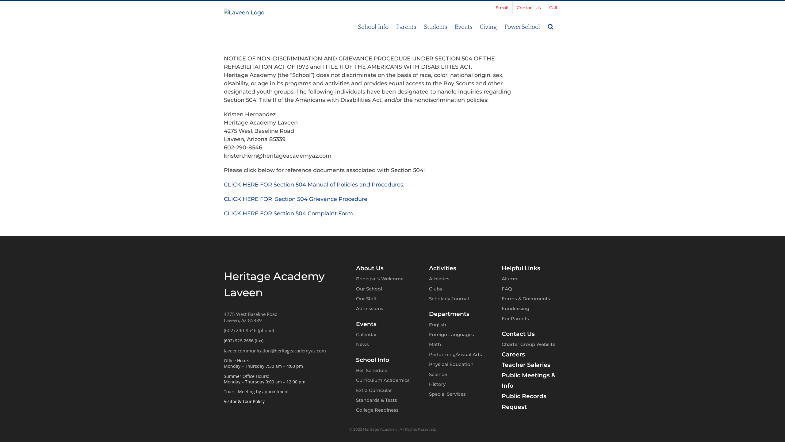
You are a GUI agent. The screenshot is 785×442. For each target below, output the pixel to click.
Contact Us (518, 333)
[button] (550, 26)
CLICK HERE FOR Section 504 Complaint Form (288, 213)
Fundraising (515, 308)
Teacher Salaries (526, 364)
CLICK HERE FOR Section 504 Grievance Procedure (295, 199)
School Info (372, 359)
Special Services (447, 394)
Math (435, 344)
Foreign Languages (451, 334)
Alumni (510, 279)
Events (366, 324)
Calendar (366, 334)
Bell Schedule (371, 370)
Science (438, 374)
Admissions (369, 308)
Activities (442, 268)
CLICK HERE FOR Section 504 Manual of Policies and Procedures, (314, 184)
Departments (449, 313)
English (437, 325)
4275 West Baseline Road (251, 314)
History (437, 384)
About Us (370, 268)
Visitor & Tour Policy (244, 401)
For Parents (515, 318)
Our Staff (366, 299)
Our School (369, 289)
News (362, 344)
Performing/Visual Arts (455, 354)
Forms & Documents (526, 299)
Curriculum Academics (383, 380)
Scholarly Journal (449, 299)
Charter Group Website (528, 344)
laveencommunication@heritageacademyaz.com (275, 351)
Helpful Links (521, 268)
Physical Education (451, 364)
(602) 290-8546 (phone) (249, 330)
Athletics (439, 279)
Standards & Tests (376, 400)
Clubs (435, 289)
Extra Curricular (374, 390)
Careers (513, 354)
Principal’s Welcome (380, 279)
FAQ (507, 289)
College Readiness (377, 410)
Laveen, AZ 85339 (243, 320)
